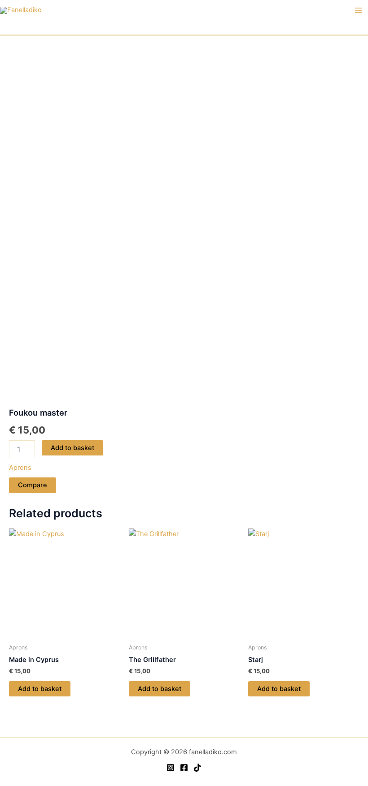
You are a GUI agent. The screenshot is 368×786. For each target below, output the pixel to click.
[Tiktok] (197, 768)
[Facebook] (184, 768)
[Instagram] (170, 768)
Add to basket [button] (39, 689)
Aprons (20, 468)
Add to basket (72, 448)
